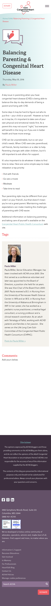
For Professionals (9, 563)
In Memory (6, 560)
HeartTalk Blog (8, 567)
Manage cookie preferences (14, 578)
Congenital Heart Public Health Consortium (22, 223)
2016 (10, 18)
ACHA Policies (8, 574)
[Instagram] (8, 499)
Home (5, 18)
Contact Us (6, 571)
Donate (7, 5)
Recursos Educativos (10, 553)
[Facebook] (3, 499)
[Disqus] (25, 397)
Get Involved (7, 556)
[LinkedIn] (12, 499)
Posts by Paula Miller (14, 340)
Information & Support (11, 549)
